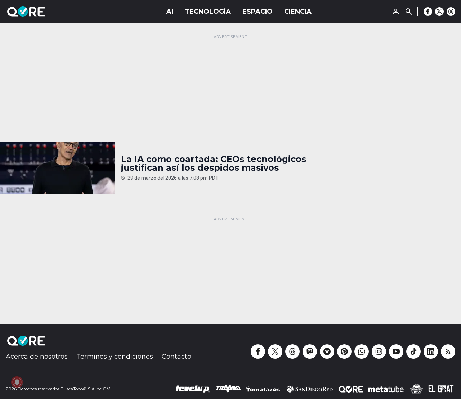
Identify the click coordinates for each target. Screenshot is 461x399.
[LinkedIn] (431, 351)
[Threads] (451, 11)
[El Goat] (441, 389)
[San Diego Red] (310, 389)
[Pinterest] (344, 351)
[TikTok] (413, 351)
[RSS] (448, 351)
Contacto (176, 356)
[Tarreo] (228, 389)
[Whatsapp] (361, 351)
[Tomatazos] (263, 389)
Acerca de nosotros (37, 356)
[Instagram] (379, 351)
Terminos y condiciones (114, 356)
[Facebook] (428, 11)
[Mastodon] (310, 351)
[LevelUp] (193, 389)
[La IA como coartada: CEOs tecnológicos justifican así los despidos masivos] (57, 168)
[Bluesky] (327, 351)
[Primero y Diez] (416, 389)
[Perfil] (395, 11)
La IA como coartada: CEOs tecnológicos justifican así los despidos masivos (213, 163)
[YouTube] (396, 351)
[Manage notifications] (17, 382)
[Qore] (46, 11)
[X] (439, 11)
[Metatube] (386, 389)
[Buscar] (408, 11)
